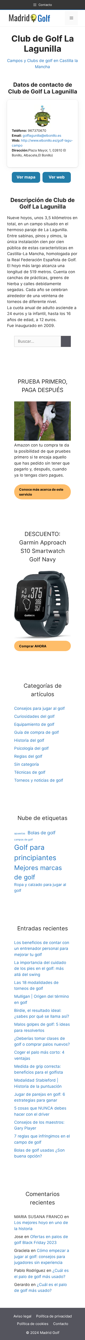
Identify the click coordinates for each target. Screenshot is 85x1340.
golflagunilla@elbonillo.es (42, 135)
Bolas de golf (41, 832)
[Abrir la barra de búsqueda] (60, 18)
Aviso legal (22, 1316)
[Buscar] (66, 341)
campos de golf (23, 839)
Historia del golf (29, 740)
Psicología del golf (31, 748)
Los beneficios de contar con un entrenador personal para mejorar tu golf (41, 948)
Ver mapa (26, 177)
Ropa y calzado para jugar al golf (40, 887)
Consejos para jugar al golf (39, 708)
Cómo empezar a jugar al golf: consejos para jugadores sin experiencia (41, 1256)
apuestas (19, 833)
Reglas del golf (28, 756)
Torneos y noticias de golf (38, 780)
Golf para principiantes (35, 852)
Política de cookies (32, 1323)
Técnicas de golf (29, 772)
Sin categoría (26, 764)
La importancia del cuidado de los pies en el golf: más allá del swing (40, 968)
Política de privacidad (54, 1316)
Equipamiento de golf (34, 724)
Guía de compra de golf (36, 732)
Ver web (57, 177)
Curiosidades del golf (34, 716)
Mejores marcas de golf (38, 872)
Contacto (60, 1323)
